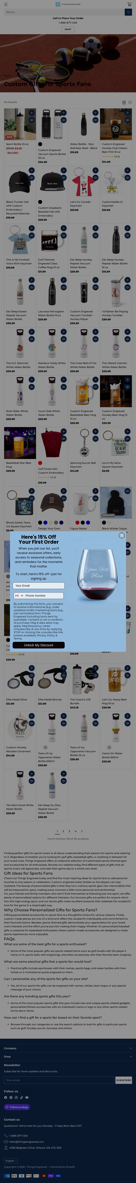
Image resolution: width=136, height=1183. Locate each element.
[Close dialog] (122, 535)
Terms (18, 638)
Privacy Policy (46, 635)
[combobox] (19, 595)
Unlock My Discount (38, 645)
